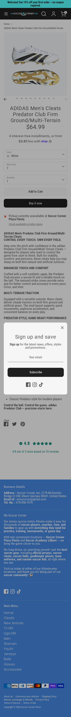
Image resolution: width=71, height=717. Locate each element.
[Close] (62, 327)
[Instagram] (34, 384)
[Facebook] (28, 384)
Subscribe (36, 372)
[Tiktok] (41, 384)
